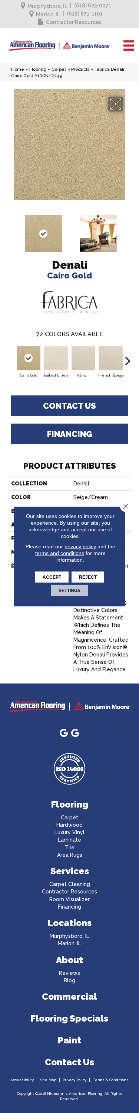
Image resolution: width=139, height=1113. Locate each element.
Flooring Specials (69, 1018)
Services (69, 871)
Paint (69, 1040)
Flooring (37, 69)
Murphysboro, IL (47, 6)
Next (128, 230)
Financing (69, 434)
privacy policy (80, 546)
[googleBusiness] (64, 733)
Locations (70, 923)
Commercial (69, 996)
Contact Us (69, 406)
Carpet (59, 69)
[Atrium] (83, 358)
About (69, 960)
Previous (11, 230)
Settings (69, 590)
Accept (52, 577)
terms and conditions (59, 553)
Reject (88, 577)
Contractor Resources (74, 22)
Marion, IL (48, 14)
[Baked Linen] (56, 358)
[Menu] (128, 45)
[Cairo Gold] (28, 358)
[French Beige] (111, 358)
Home (17, 69)
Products (80, 69)
